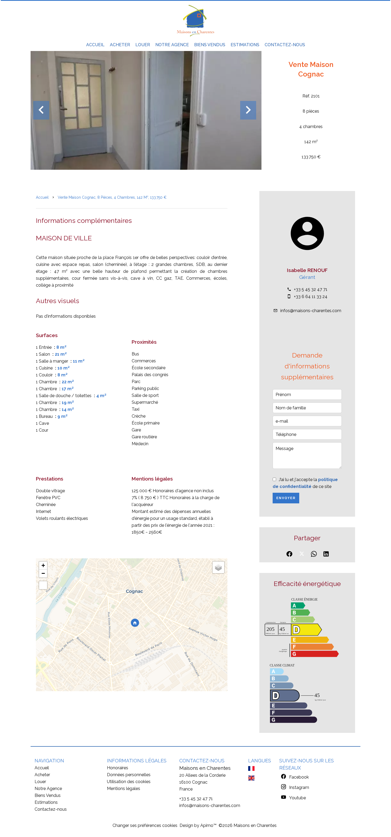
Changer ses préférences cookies (145, 825)
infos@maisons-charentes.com (310, 310)
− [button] (43, 573)
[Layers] (218, 567)
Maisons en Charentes (205, 768)
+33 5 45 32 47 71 (310, 289)
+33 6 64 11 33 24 (310, 296)
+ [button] (43, 565)
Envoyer (286, 498)
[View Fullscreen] (43, 585)
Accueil (42, 197)
